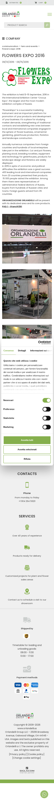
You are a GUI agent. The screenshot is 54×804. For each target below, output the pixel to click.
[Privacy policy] (18, 754)
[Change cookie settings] (26, 758)
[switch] (46, 409)
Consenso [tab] (8, 350)
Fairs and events (29, 46)
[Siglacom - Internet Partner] (27, 772)
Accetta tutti (27, 440)
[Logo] (13, 14)
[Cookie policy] (35, 754)
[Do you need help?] (44, 794)
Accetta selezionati (27, 449)
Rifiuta (27, 459)
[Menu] (50, 14)
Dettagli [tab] (22, 350)
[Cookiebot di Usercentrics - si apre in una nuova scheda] (38, 342)
